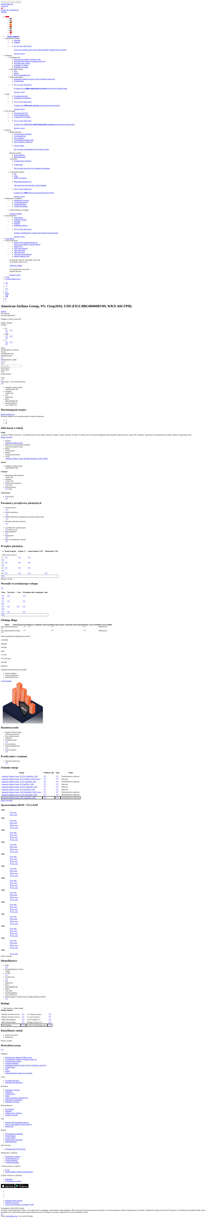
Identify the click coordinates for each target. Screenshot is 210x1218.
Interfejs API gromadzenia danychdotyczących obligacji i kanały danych (27, 243)
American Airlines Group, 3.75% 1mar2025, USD (19, 782)
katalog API (18, 246)
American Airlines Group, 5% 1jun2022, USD (18, 784)
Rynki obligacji (19, 155)
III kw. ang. (14, 825)
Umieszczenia (10, 1094)
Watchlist (17, 40)
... (6, 301)
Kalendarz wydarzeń (21, 65)
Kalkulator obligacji (21, 225)
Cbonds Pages (19, 81)
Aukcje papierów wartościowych (16, 1098)
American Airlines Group (14, 443)
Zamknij (4, 12)
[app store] (8, 1187)
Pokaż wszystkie (6, 800)
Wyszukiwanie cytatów (22, 63)
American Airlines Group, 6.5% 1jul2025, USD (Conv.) (21, 779)
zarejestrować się (12, 1216)
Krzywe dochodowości (22, 75)
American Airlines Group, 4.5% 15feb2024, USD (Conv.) (22, 792)
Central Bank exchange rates (24, 140)
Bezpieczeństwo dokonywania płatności (19, 1172)
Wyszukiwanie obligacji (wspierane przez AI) (29, 61)
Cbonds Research (20, 204)
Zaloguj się (5, 10)
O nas (7, 277)
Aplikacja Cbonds (20, 220)
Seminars (13, 214)
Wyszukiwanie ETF (21, 113)
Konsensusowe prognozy (23, 161)
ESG (15, 71)
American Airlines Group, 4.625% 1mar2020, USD (19, 787)
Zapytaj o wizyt (15, 275)
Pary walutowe (19, 138)
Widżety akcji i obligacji (13, 1113)
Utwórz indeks (10, 1138)
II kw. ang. (13, 815)
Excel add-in (18, 218)
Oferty (7, 1096)
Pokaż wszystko (6, 437)
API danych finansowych (23, 254)
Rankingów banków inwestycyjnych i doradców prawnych (34, 79)
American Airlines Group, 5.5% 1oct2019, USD (18, 789)
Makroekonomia (19, 157)
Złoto (16, 176)
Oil (15, 174)
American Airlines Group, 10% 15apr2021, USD (19, 798)
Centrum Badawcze (21, 202)
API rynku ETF (19, 252)
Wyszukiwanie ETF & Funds (15, 1149)
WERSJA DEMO (16, 266)
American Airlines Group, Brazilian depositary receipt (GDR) (26, 458)
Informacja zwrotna (12, 1202)
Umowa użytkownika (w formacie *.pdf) (19, 1204)
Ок (2, 1214)
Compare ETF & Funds (22, 117)
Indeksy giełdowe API (21, 256)
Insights (19, 214)
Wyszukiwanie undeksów (23, 134)
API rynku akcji (19, 250)
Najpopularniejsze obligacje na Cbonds (18, 1073)
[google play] (21, 1187)
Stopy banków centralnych (23, 142)
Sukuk (16, 73)
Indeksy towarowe (20, 178)
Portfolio (17, 42)
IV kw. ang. (14, 828)
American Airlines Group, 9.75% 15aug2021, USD (19, 795)
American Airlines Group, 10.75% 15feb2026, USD (20, 776)
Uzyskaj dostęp (6, 681)
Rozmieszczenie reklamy (13, 1201)
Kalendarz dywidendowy (23, 98)
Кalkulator (8, 1179)
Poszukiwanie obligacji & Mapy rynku (27, 59)
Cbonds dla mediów (21, 206)
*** (6, 330)
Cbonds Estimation (11, 1063)
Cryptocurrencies (20, 136)
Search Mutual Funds (21, 115)
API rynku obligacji (21, 248)
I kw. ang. (13, 812)
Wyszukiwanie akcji (21, 96)
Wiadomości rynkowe (21, 200)
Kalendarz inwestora (21, 67)
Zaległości (8, 1092)
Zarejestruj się (14, 10)
